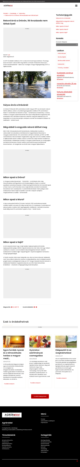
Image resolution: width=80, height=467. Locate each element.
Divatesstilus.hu (6, 445)
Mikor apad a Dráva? (62, 26)
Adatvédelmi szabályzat (48, 421)
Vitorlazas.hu (5, 449)
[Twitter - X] (16, 307)
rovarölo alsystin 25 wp (66, 83)
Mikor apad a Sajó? (62, 32)
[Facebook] (12, 307)
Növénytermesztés (46, 442)
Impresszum (44, 422)
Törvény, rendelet (63, 68)
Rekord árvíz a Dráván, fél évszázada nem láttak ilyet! (21, 15)
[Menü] (76, 6)
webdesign (14, 428)
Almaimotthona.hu (7, 440)
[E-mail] (14, 307)
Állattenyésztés (45, 445)
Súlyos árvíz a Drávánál (63, 18)
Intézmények (62, 53)
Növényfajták (62, 57)
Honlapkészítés (6, 428)
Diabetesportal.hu (7, 443)
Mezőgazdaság (45, 440)
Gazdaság (13, 13)
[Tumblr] (18, 307)
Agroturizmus (44, 450)
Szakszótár (61, 64)
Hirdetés (27, 28)
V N (9, 55)
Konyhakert (44, 452)
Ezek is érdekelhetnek (16, 321)
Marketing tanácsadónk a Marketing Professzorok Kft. (17, 429)
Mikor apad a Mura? (62, 29)
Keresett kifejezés (61, 42)
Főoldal (5, 13)
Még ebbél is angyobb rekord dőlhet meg (65, 22)
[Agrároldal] (8, 5)
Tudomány (22, 13)
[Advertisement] (27, 40)
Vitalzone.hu (5, 442)
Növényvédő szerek (64, 60)
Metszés (43, 447)
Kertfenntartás (45, 443)
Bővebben (60, 79)
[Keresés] (77, 45)
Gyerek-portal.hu (7, 447)
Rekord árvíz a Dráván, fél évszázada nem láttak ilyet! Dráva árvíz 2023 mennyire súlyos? (24, 1)
